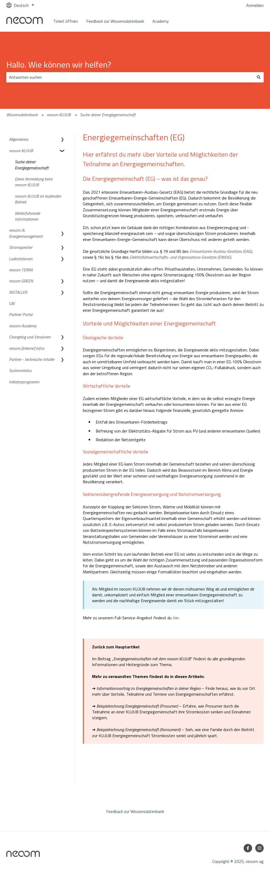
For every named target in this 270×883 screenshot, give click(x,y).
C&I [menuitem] (12, 303)
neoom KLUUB (59, 114)
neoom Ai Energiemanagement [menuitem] (25, 233)
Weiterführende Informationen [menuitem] (27, 216)
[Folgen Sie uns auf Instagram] (259, 848)
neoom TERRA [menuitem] (21, 270)
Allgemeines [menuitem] (18, 139)
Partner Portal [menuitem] (20, 314)
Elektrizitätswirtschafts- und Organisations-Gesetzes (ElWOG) (180, 257)
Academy (160, 21)
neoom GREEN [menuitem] (21, 281)
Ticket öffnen (65, 21)
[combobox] (130, 77)
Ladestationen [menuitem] (20, 258)
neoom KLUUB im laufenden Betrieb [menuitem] (38, 199)
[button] (62, 139)
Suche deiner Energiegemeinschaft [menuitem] (32, 165)
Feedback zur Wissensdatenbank (115, 21)
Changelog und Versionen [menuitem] (30, 337)
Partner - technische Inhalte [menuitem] (31, 359)
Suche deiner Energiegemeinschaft (108, 114)
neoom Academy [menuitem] (22, 326)
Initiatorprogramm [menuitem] (24, 382)
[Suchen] (259, 77)
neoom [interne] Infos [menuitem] (26, 348)
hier (176, 618)
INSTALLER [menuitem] (18, 292)
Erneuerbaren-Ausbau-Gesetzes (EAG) (221, 251)
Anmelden (255, 5)
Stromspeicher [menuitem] (20, 247)
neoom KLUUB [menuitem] (21, 150)
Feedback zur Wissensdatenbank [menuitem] (135, 811)
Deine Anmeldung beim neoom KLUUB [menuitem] (33, 182)
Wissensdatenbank (22, 114)
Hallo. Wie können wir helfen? (58, 64)
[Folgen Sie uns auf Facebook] (248, 848)
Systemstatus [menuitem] (20, 370)
